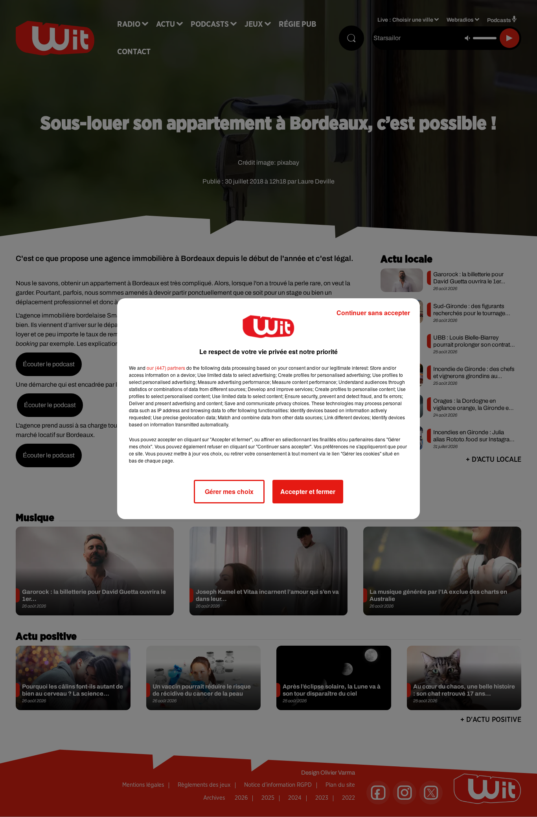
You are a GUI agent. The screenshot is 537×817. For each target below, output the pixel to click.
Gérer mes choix (229, 491)
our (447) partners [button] (166, 367)
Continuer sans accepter (373, 312)
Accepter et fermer (307, 491)
